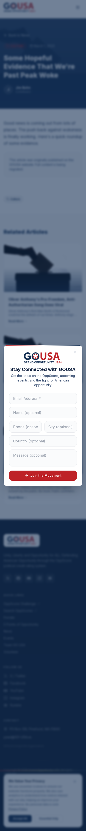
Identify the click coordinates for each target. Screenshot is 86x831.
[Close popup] (75, 352)
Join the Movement (45, 475)
